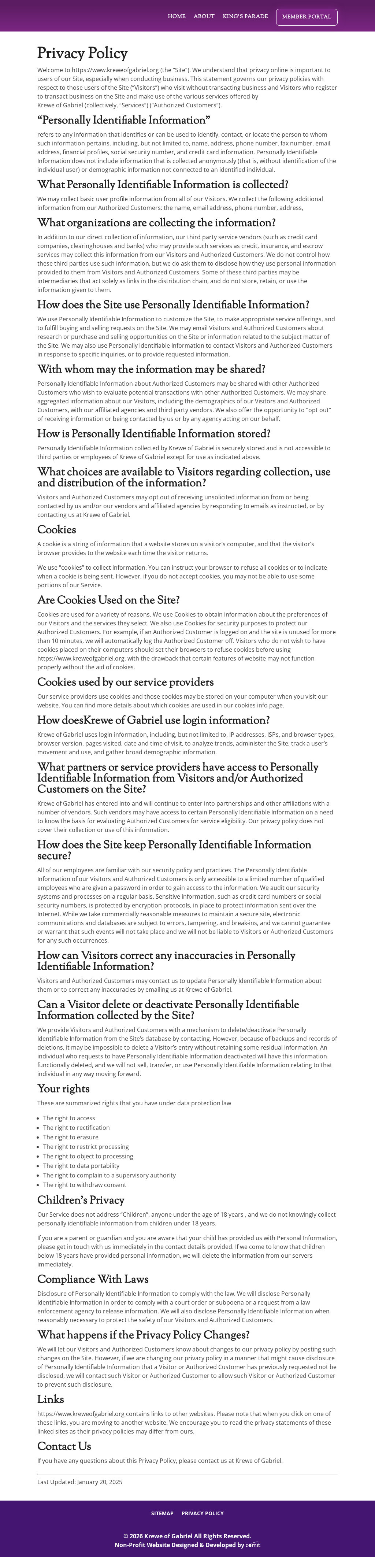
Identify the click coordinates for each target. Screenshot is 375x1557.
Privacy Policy (203, 1514)
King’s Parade (245, 17)
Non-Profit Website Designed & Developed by (180, 1545)
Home (177, 17)
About (204, 17)
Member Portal (306, 17)
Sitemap (162, 1514)
